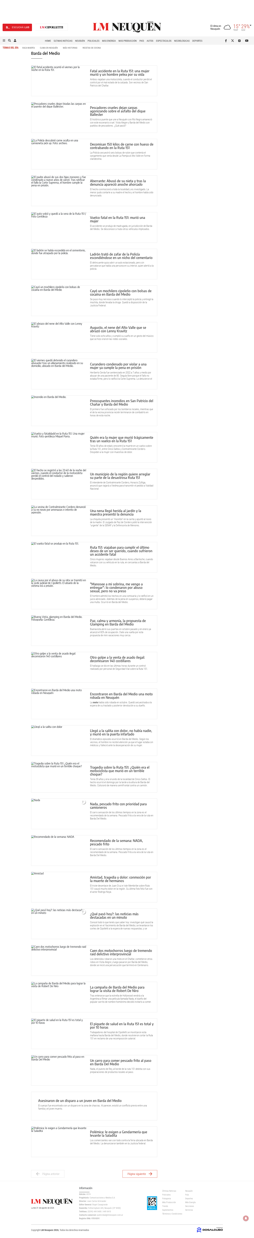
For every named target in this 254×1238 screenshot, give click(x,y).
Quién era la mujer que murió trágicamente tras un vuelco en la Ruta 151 (121, 439)
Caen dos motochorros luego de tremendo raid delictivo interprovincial (121, 952)
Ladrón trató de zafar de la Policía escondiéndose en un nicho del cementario (121, 256)
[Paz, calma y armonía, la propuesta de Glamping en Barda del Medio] (59, 630)
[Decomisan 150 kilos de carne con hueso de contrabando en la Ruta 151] (59, 154)
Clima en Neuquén (49, 48)
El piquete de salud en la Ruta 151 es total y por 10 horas (122, 1025)
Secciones (189, 1206)
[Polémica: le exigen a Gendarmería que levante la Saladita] (59, 1142)
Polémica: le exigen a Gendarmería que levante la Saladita (118, 1133)
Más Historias (70, 48)
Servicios (189, 1210)
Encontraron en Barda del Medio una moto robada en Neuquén (121, 695)
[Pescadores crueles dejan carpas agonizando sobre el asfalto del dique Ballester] (59, 117)
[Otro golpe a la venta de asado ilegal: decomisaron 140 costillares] (59, 667)
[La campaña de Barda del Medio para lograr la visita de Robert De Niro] (59, 997)
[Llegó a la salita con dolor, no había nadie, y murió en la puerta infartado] (59, 740)
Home (48, 41)
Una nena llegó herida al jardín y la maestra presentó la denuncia (115, 512)
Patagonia (166, 1199)
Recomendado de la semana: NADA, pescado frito (116, 842)
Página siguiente (137, 1174)
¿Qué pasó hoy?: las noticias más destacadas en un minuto (114, 915)
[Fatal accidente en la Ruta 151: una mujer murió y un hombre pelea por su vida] (59, 81)
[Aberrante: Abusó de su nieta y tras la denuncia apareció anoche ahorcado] (59, 191)
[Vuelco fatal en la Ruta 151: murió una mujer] (59, 227)
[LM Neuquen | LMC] (51, 27)
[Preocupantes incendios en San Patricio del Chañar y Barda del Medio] (59, 411)
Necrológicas (182, 41)
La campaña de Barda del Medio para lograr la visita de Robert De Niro (117, 989)
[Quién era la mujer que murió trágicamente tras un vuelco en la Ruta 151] (59, 447)
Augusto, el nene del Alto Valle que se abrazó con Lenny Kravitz (118, 329)
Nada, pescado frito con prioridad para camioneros (118, 805)
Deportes (197, 41)
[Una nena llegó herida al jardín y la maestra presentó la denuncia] (59, 521)
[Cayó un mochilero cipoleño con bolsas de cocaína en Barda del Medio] (59, 301)
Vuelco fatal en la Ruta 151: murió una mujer (117, 219)
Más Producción (128, 41)
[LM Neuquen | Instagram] (240, 40)
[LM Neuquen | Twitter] (233, 40)
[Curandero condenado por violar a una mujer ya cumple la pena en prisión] (59, 374)
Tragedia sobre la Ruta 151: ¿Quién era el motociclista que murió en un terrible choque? (119, 770)
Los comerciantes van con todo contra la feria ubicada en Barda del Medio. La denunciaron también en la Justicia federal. (121, 1142)
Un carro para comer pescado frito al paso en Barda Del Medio (120, 1062)
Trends (165, 1206)
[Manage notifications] (246, 1218)
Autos (150, 41)
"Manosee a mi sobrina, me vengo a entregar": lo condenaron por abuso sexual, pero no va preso (116, 587)
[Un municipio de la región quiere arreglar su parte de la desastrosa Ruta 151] (59, 484)
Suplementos (167, 1210)
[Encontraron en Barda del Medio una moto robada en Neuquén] (59, 704)
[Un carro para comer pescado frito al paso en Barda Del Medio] (59, 1070)
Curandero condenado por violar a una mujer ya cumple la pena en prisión (118, 366)
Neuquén (80, 41)
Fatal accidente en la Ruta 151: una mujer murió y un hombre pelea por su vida (119, 72)
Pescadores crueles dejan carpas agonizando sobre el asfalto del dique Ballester (117, 111)
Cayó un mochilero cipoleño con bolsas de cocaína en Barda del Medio (121, 292)
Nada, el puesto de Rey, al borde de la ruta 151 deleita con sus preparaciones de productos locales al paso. (120, 1070)
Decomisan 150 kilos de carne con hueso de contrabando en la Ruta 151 (121, 146)
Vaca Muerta (28, 48)
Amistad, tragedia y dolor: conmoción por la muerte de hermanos (120, 879)
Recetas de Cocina (92, 48)
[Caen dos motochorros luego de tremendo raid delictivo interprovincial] (59, 960)
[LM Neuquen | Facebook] (226, 40)
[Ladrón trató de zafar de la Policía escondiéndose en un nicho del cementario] (59, 264)
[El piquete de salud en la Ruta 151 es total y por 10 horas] (59, 1034)
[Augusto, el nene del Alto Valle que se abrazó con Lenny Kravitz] (59, 337)
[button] (4, 40)
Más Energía (109, 41)
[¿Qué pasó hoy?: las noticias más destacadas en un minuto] (59, 924)
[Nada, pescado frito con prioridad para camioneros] (59, 814)
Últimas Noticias (63, 41)
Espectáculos (163, 41)
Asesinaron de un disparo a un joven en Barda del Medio (80, 1100)
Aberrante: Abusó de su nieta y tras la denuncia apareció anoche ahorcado (118, 182)
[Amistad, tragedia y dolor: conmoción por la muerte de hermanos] (59, 887)
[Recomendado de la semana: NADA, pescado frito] (59, 850)
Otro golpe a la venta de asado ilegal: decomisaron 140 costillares (117, 659)
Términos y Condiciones (171, 1214)
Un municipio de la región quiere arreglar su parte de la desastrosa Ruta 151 (120, 476)
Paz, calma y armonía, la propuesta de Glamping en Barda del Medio (118, 622)
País (141, 41)
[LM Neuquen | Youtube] (247, 40)
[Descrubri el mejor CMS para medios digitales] (210, 1231)
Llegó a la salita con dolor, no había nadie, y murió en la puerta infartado (121, 732)
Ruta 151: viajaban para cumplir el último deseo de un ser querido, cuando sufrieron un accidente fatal (121, 550)
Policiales (93, 41)
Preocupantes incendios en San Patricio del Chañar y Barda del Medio (121, 402)
